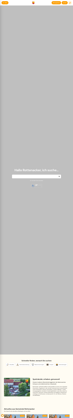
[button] (5, 2)
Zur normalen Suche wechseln (36, 180)
